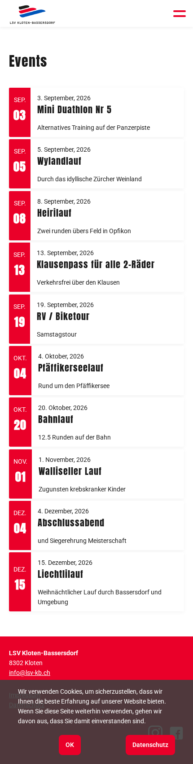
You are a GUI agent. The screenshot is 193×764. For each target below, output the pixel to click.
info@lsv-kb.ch (29, 672)
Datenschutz (150, 744)
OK (70, 744)
